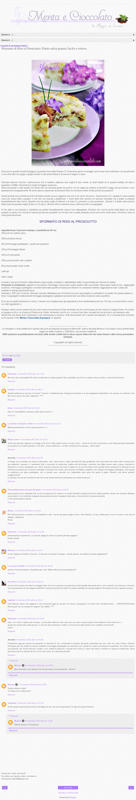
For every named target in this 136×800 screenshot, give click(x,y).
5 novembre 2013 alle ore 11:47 (29, 550)
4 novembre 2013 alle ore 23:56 (30, 532)
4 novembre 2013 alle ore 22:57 (55, 490)
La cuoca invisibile (16, 566)
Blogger (73, 797)
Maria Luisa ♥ (14, 439)
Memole (11, 550)
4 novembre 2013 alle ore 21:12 (47, 424)
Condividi (7, 360)
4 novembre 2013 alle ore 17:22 (30, 374)
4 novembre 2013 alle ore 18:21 (26, 408)
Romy (10, 511)
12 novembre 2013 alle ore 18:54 (39, 665)
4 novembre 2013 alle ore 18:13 (29, 389)
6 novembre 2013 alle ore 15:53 (30, 618)
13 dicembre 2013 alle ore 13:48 (38, 721)
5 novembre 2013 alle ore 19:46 (39, 566)
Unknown (12, 374)
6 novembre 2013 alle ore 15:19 (29, 600)
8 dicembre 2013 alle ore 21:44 (30, 703)
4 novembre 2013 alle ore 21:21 (34, 439)
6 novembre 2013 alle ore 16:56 (29, 640)
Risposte (14, 661)
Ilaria (10, 408)
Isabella (11, 389)
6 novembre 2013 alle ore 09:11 (29, 582)
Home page (68, 788)
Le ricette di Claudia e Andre (20, 424)
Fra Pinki (12, 582)
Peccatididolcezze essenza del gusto (24, 490)
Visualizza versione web (68, 793)
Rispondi (11, 381)
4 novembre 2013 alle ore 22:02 (29, 458)
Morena (17, 665)
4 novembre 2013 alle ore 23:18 (27, 511)
